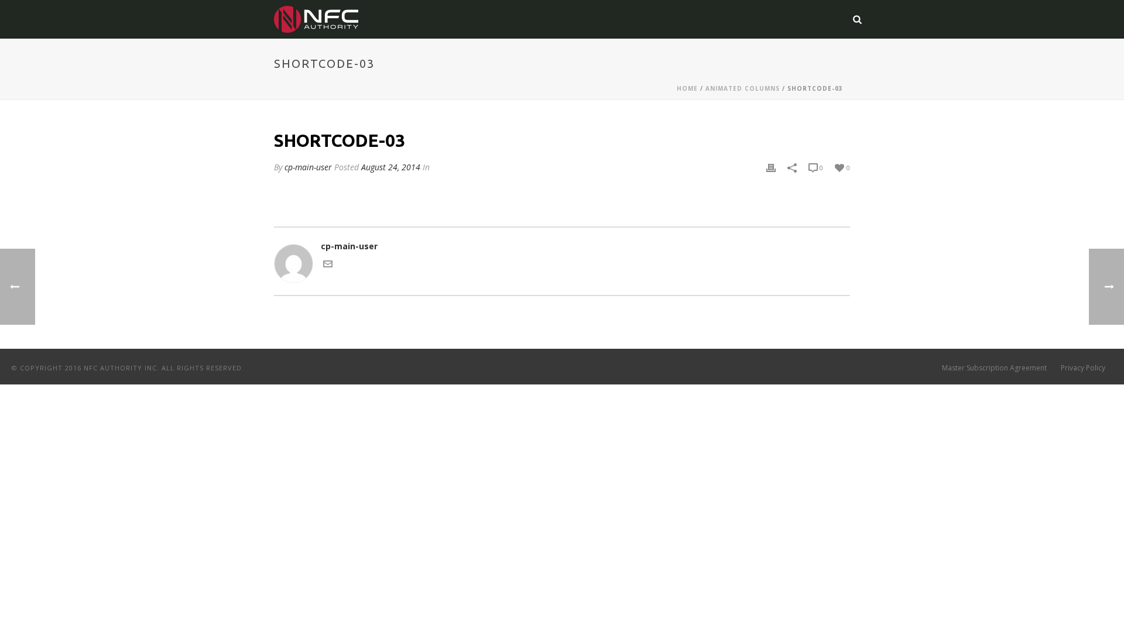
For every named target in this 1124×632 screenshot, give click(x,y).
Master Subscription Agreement (994, 368)
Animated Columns (742, 88)
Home (687, 88)
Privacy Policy (1083, 368)
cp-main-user (308, 167)
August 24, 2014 (390, 167)
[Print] (771, 167)
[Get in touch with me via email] (328, 265)
